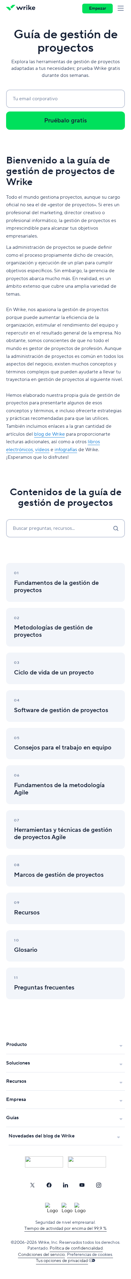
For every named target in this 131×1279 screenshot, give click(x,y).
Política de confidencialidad (76, 1248)
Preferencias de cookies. (90, 1254)
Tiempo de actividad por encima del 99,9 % (65, 1228)
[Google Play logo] (87, 1162)
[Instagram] (98, 1185)
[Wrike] (22, 8)
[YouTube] (82, 1185)
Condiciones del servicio (41, 1254)
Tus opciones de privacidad (62, 1261)
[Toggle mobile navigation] (122, 8)
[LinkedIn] (65, 1185)
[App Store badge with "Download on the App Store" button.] (44, 1162)
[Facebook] (49, 1185)
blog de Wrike (49, 434)
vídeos (42, 450)
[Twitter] (32, 1185)
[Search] (116, 528)
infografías (66, 450)
